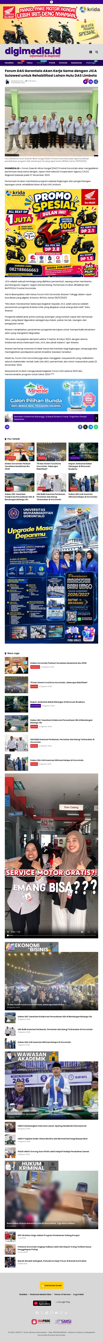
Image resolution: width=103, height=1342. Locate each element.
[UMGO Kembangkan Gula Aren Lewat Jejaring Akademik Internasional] (10, 1127)
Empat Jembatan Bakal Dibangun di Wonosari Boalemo (80, 466)
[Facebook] (80, 427)
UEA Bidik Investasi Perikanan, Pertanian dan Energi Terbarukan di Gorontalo (51, 497)
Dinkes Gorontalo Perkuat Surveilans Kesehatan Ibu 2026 (17, 466)
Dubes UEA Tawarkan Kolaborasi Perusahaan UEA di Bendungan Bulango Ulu (19, 497)
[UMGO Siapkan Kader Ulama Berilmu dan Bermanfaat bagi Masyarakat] (10, 1140)
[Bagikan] (96, 81)
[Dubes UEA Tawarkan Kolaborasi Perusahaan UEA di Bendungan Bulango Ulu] (19, 482)
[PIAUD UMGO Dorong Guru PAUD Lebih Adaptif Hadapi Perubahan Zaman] (10, 1152)
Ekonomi (42, 458)
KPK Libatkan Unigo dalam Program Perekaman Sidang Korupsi (49, 1235)
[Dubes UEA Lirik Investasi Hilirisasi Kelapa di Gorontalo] (83, 482)
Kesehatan (11, 458)
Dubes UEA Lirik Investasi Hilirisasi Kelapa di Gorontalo (83, 495)
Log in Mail (78, 1294)
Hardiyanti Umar (17, 81)
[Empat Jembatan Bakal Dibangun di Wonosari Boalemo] (83, 452)
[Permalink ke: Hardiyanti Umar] (8, 81)
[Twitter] (85, 427)
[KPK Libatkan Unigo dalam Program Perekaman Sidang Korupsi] (10, 1236)
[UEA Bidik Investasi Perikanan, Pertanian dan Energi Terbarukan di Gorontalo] (51, 482)
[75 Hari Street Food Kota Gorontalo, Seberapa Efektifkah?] (51, 452)
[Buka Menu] (90, 52)
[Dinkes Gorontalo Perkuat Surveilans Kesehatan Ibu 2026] (19, 452)
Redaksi (23, 1294)
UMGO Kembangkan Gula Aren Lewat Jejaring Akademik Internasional (52, 1126)
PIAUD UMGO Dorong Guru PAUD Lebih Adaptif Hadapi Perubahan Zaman (53, 1151)
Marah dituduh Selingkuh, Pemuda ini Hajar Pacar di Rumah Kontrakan (52, 1261)
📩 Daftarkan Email (51, 1285)
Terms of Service (62, 1294)
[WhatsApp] (96, 427)
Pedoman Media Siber (41, 1294)
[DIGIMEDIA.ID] (33, 52)
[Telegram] (90, 427)
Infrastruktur (75, 458)
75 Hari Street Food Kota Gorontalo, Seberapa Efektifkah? (49, 466)
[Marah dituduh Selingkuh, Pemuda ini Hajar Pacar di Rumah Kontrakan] (10, 1262)
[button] (96, 52)
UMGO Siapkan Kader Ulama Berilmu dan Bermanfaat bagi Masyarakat (53, 1139)
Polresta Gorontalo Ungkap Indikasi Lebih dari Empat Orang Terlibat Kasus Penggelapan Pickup (54, 1248)
